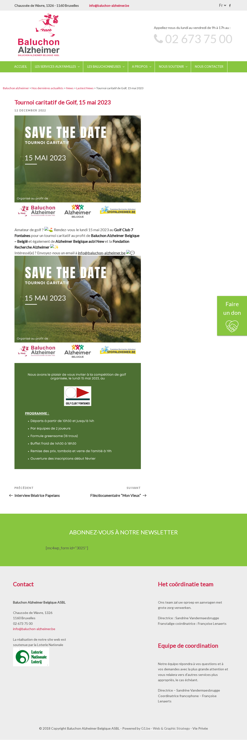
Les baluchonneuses (104, 66)
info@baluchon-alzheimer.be (109, 5)
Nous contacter (209, 66)
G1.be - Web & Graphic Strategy (165, 728)
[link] (79, 241)
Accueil (20, 66)
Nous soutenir (171, 66)
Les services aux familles (55, 66)
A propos (140, 66)
